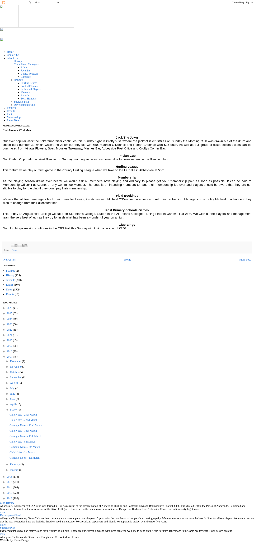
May (13, 399)
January (14, 469)
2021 (10, 335)
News (14, 250)
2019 (10, 345)
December (16, 361)
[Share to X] (19, 245)
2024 (10, 318)
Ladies (9, 284)
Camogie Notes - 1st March (25, 457)
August (14, 382)
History (10, 275)
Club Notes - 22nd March (23, 419)
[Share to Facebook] (23, 245)
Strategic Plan (7, 527)
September (16, 377)
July (12, 388)
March (14, 409)
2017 (10, 356)
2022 (10, 329)
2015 (10, 482)
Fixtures (10, 270)
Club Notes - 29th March (23, 414)
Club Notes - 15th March (23, 430)
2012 (10, 498)
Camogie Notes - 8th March (25, 446)
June (13, 393)
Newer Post (9, 259)
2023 (10, 324)
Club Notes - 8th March (22, 441)
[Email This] (13, 245)
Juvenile (10, 280)
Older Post (245, 259)
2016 (10, 476)
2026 (10, 308)
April (13, 404)
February (15, 464)
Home (127, 259)
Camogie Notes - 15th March (25, 436)
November (16, 366)
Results (10, 294)
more (3, 512)
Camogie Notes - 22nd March (26, 425)
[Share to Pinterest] (26, 245)
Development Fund (10, 515)
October (15, 372)
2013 (10, 492)
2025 (10, 313)
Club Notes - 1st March (22, 452)
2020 (10, 340)
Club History (7, 502)
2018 (10, 351)
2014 (10, 487)
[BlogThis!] (16, 245)
